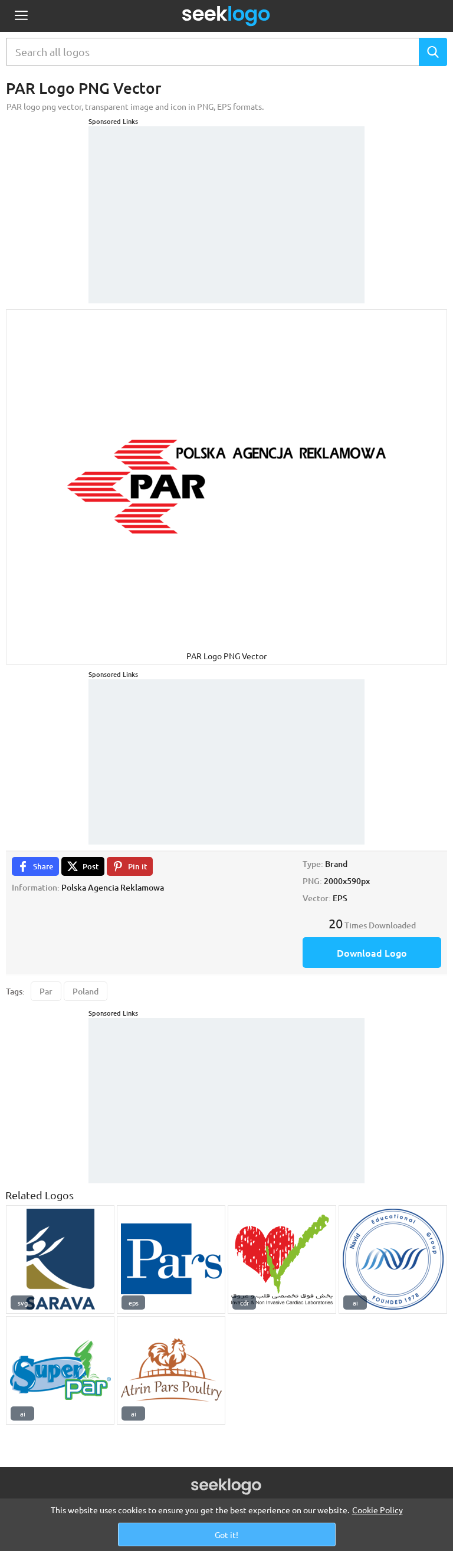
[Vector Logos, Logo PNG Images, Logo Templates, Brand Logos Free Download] (226, 16)
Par (46, 991)
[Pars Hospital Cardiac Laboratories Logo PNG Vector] (282, 1259)
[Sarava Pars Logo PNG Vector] (60, 1259)
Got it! (226, 1534)
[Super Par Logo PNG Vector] (60, 1370)
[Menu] (21, 16)
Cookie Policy (377, 1509)
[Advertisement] (226, 200)
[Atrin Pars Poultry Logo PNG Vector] (171, 1370)
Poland (86, 991)
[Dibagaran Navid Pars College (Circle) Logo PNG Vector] (393, 1259)
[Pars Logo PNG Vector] (171, 1259)
